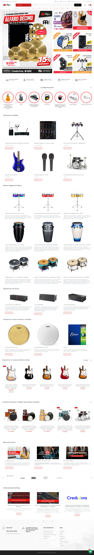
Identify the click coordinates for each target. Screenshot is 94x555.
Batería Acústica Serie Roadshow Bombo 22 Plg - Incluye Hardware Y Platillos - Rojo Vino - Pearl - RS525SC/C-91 (83, 428)
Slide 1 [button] (3, 65)
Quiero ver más (9, 354)
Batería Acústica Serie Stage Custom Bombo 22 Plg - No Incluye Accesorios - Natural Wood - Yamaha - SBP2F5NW (47, 428)
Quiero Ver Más (38, 354)
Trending (85, 360)
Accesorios (39, 8)
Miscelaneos (61, 8)
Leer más (18, 513)
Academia (76, 8)
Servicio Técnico (64, 541)
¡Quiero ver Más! (9, 467)
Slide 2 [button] (4, 65)
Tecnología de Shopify (51, 552)
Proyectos (68, 8)
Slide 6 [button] (9, 65)
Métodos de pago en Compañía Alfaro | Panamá (19, 506)
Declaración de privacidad (50, 534)
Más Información (9, 148)
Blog (57, 1)
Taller (72, 8)
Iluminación (45, 8)
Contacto (64, 1)
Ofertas (22, 8)
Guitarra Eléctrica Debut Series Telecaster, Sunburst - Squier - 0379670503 (47, 386)
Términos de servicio (49, 531)
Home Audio (55, 8)
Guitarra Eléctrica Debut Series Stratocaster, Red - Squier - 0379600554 (65, 386)
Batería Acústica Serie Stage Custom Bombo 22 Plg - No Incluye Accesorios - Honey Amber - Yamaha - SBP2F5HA (11, 428)
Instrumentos (27, 8)
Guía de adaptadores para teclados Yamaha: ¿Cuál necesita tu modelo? (48, 506)
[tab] (3, 65)
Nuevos (61, 532)
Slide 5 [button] (8, 65)
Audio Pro (34, 8)
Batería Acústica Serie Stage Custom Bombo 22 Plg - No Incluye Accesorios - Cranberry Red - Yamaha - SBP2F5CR (29, 428)
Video (50, 8)
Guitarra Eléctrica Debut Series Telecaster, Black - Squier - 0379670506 (29, 386)
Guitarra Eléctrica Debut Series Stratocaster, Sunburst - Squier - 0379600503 (82, 386)
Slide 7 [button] (10, 65)
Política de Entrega (48, 532)
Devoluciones (47, 536)
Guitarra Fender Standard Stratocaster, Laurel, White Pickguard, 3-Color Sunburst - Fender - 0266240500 (11, 386)
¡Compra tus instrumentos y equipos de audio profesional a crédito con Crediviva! (77, 506)
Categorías (62, 536)
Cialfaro (43, 552)
